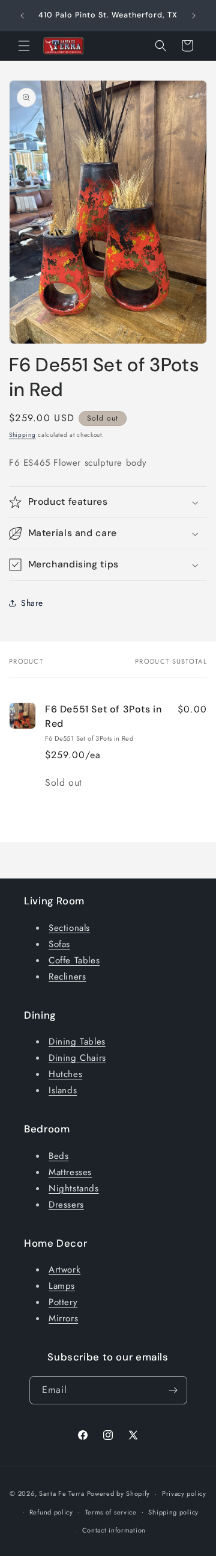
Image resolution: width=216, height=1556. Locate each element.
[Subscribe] (173, 1390)
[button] (24, 45)
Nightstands (74, 1188)
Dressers (66, 1204)
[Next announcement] (194, 15)
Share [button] (32, 603)
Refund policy (51, 1512)
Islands (63, 1090)
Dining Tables (77, 1041)
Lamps (62, 1285)
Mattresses (70, 1172)
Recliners (67, 976)
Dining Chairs (77, 1057)
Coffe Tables (74, 960)
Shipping (22, 434)
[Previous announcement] (22, 15)
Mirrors (63, 1318)
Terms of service (111, 1512)
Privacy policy (184, 1493)
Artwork (64, 1269)
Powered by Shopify (119, 1493)
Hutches (65, 1074)
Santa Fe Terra (62, 1493)
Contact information (114, 1530)
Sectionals (69, 927)
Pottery (63, 1302)
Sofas (59, 944)
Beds (58, 1155)
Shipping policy (173, 1512)
